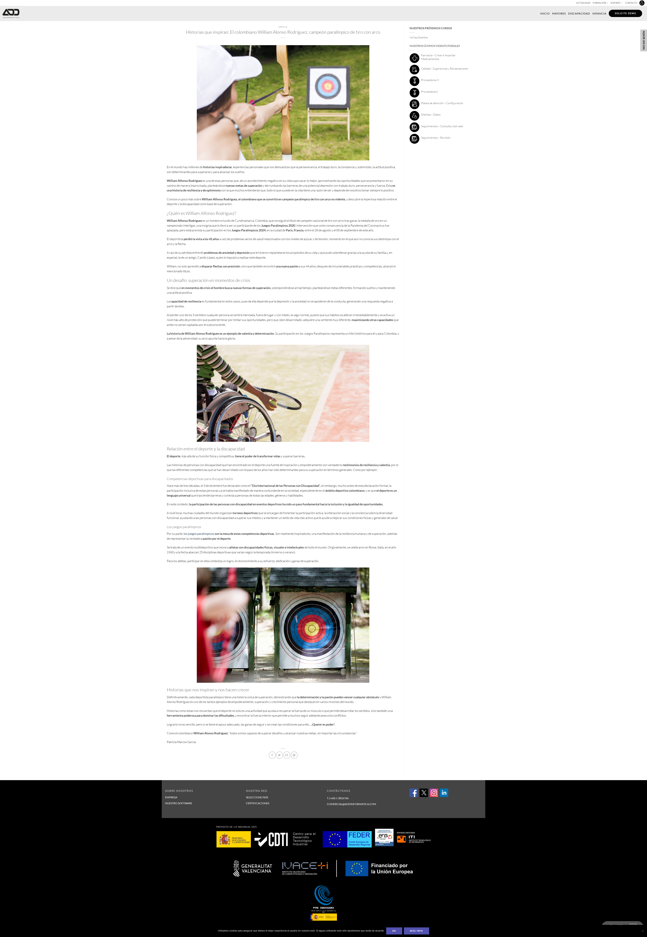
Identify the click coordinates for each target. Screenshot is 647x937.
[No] (642, 932)
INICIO (545, 13)
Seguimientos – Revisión (435, 137)
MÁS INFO (416, 931)
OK (394, 931)
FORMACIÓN (599, 3)
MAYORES (559, 13)
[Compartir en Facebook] (272, 755)
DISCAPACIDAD (579, 13)
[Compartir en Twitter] (279, 755)
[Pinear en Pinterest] (294, 755)
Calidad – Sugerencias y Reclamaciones (444, 68)
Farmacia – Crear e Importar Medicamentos (438, 57)
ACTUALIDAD (583, 3)
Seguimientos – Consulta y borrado (442, 126)
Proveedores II (430, 80)
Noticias (283, 27)
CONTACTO (631, 3)
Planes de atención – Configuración (442, 103)
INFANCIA (599, 13)
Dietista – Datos (430, 114)
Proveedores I (429, 91)
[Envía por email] (286, 755)
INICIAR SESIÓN (643, 40)
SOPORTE (616, 3)
